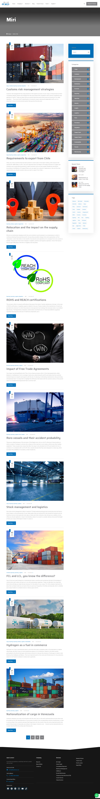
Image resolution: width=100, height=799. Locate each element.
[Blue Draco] (5, 3)
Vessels (22, 434)
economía (84, 214)
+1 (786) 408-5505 (13, 776)
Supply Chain (23, 154)
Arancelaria (86, 201)
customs (79, 212)
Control (73, 212)
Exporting (15, 85)
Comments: (33, 85)
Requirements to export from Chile (28, 158)
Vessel (73, 228)
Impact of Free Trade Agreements (27, 369)
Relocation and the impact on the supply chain (31, 229)
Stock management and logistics (27, 507)
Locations (11, 781)
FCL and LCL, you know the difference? (30, 576)
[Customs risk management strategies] (35, 44)
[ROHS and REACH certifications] (35, 255)
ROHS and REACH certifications (26, 300)
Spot (73, 225)
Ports (20, 434)
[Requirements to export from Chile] (35, 113)
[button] (97, 795)
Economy (8, 365)
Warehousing (85, 228)
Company (78, 209)
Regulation (24, 85)
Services (58, 758)
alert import (80, 201)
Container (11, 85)
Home (9, 34)
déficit (73, 214)
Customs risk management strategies (30, 89)
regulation (74, 223)
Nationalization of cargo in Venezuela (30, 714)
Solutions (84, 223)
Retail (80, 223)
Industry (14, 154)
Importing (19, 85)
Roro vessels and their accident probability (33, 438)
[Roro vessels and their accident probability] (35, 393)
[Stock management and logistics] (35, 462)
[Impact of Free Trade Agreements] (35, 324)
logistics (74, 220)
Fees (82, 217)
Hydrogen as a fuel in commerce (26, 645)
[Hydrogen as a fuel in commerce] (35, 600)
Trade (84, 225)
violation (78, 228)
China (73, 206)
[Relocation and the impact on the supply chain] (35, 182)
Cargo (7, 85)
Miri (28, 85)
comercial (79, 206)
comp (73, 209)
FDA (78, 217)
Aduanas (74, 201)
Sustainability (27, 641)
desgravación (85, 212)
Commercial (85, 206)
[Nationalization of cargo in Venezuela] (35, 669)
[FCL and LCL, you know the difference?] (35, 531)
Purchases (84, 220)
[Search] (88, 52)
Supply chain (78, 225)
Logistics (19, 154)
